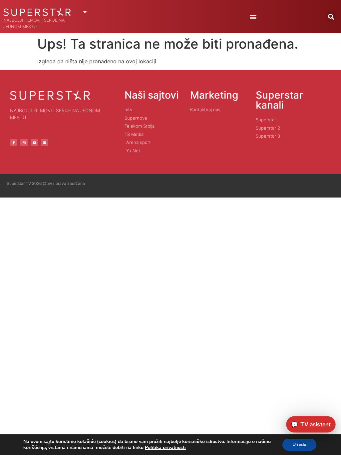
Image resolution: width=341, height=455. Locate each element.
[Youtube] (34, 142)
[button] (253, 16)
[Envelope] (44, 142)
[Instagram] (24, 142)
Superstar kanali (279, 100)
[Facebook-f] (13, 142)
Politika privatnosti (165, 447)
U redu (299, 444)
